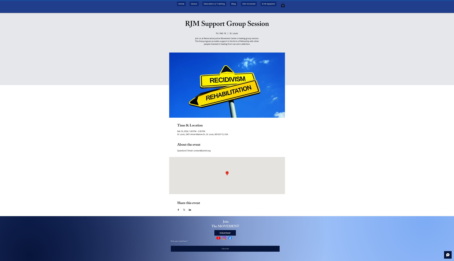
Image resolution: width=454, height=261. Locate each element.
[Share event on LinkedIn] (190, 210)
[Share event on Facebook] (178, 210)
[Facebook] (230, 238)
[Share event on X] (184, 210)
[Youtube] (218, 238)
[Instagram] (224, 238)
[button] (194, 4)
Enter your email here (179, 241)
